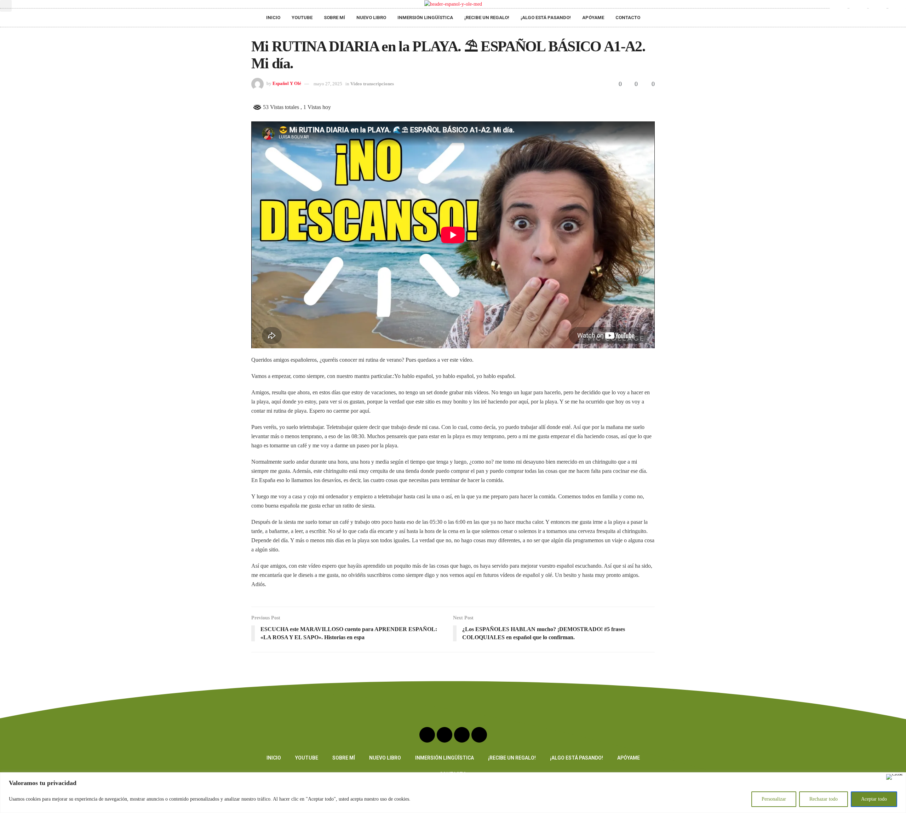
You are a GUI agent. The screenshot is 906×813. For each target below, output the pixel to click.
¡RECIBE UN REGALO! (486, 17)
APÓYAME (593, 17)
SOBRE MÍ (334, 17)
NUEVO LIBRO (371, 17)
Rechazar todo (823, 799)
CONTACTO (627, 17)
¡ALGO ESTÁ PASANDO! (546, 17)
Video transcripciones (372, 83)
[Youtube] (839, 9)
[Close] (894, 777)
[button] (6, 6)
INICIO (273, 17)
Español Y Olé (287, 83)
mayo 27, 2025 (328, 83)
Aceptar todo (874, 799)
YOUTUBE (302, 17)
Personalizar (774, 799)
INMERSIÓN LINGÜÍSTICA (425, 17)
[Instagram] (858, 9)
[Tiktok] (897, 9)
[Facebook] (878, 9)
